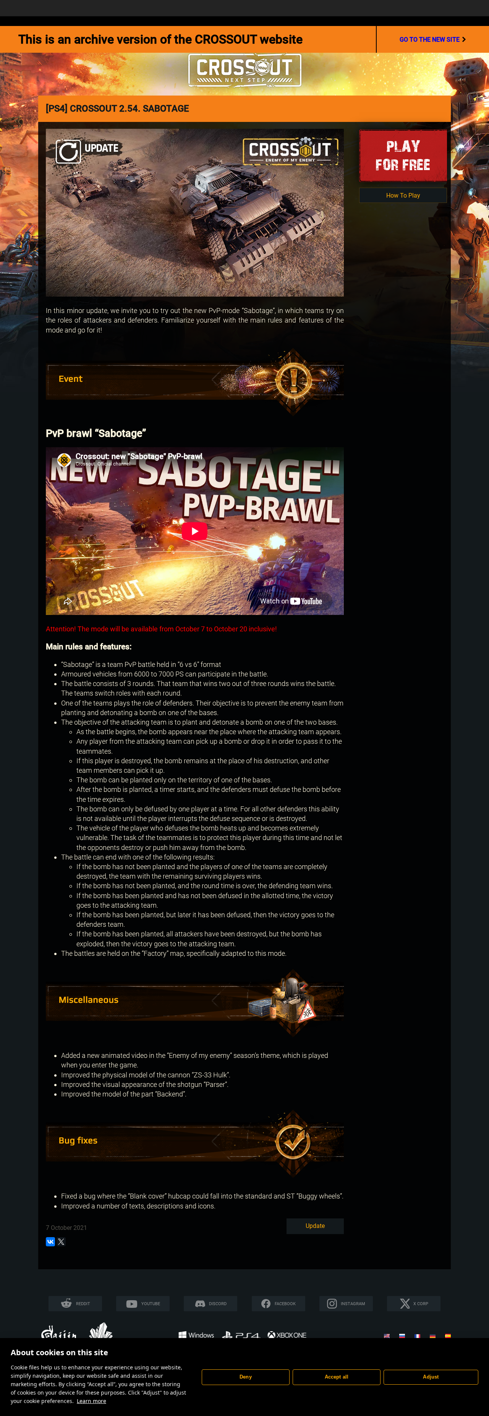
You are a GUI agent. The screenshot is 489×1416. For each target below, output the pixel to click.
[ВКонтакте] (50, 1241)
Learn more (91, 1401)
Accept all (337, 1377)
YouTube (150, 1303)
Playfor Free (403, 155)
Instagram (353, 1303)
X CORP (420, 1303)
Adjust (431, 1377)
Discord (218, 1303)
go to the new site (430, 39)
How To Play (403, 195)
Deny (246, 1377)
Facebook (285, 1303)
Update (315, 1225)
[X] (61, 1241)
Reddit (83, 1303)
